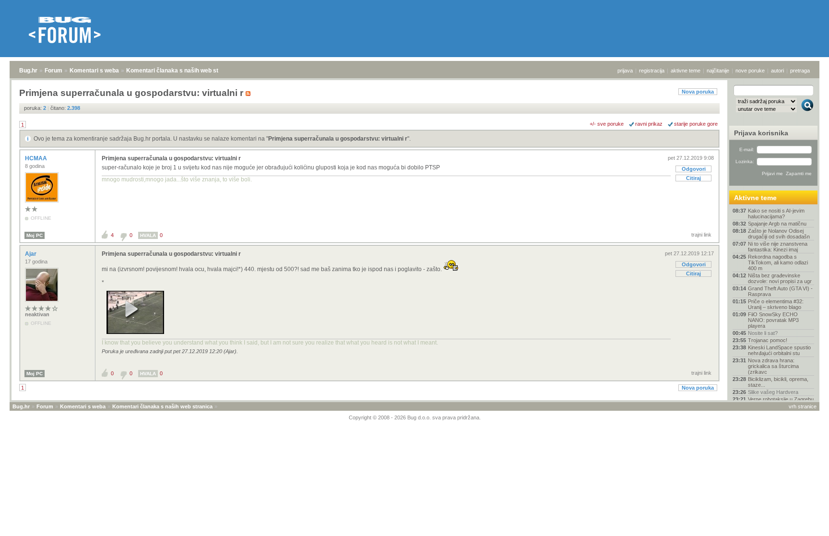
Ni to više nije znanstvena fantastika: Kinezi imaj (777, 246)
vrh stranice (803, 406)
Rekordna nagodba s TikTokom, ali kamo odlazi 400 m (778, 262)
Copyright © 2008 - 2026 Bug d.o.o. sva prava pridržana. (415, 417)
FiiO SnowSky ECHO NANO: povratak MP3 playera (773, 320)
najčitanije (718, 70)
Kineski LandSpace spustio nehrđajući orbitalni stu (779, 350)
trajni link (701, 235)
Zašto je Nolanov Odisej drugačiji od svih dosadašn (779, 233)
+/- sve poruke (607, 124)
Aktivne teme (755, 198)
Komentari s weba (94, 70)
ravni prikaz (649, 124)
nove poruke (750, 70)
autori (777, 70)
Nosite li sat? (763, 333)
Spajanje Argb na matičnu (777, 223)
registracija (651, 70)
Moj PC (34, 235)
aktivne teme (685, 70)
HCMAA (36, 158)
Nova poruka (698, 92)
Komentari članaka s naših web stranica (181, 70)
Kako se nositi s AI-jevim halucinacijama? (776, 213)
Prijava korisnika (761, 133)
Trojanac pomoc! (767, 340)
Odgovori (694, 169)
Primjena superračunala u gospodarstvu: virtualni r (337, 138)
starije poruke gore (696, 124)
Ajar (31, 253)
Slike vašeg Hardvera (773, 392)
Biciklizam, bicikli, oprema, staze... (778, 382)
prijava (625, 70)
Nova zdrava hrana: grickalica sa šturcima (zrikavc (773, 366)
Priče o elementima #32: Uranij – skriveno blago (776, 304)
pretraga (800, 70)
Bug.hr (28, 70)
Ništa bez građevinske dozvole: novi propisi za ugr (780, 278)
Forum (53, 70)
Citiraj (693, 178)
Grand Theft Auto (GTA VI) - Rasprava (780, 291)
